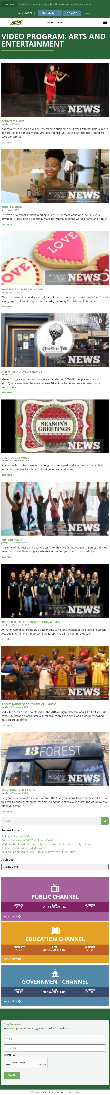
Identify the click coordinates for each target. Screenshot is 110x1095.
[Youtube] (25, 13)
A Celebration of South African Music (28, 704)
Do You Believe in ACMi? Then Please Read (27, 840)
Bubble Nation (11, 207)
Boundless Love (12, 121)
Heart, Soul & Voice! (15, 457)
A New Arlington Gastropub (21, 371)
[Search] (105, 821)
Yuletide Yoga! (11, 540)
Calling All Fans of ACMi (15, 836)
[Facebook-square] (28, 13)
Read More (6, 142)
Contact (88, 13)
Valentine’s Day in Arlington (22, 289)
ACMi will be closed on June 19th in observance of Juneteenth (38, 852)
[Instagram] (31, 13)
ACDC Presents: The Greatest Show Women (30, 622)
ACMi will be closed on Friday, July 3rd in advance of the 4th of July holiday (55, 4)
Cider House (75, 1092)
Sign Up (12, 1075)
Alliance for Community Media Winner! (24, 848)
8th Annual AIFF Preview (18, 790)
